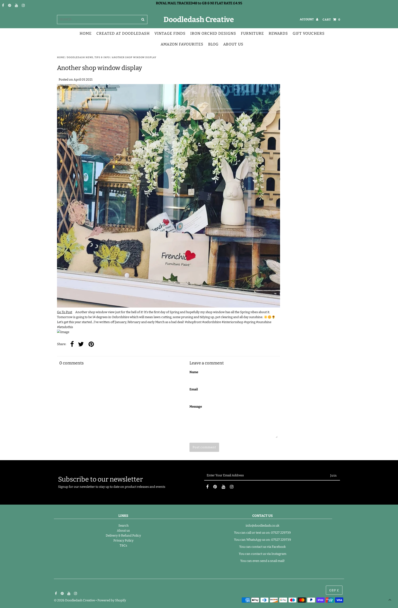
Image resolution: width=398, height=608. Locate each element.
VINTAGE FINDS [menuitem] (170, 33)
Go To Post (64, 312)
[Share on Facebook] (72, 344)
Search (123, 525)
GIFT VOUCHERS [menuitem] (309, 33)
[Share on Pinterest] (91, 344)
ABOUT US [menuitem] (233, 44)
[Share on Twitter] (81, 344)
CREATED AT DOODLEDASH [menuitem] (123, 33)
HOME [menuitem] (86, 33)
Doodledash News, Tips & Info (88, 57)
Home (61, 57)
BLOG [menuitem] (213, 44)
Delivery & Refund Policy (123, 535)
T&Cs (123, 545)
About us (123, 530)
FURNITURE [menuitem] (252, 33)
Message (195, 406)
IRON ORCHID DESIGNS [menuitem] (213, 33)
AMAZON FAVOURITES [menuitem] (182, 44)
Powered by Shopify (111, 600)
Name (193, 372)
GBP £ (334, 590)
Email (193, 389)
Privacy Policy (123, 540)
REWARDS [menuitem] (278, 33)
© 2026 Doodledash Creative (74, 600)
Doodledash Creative (199, 19)
